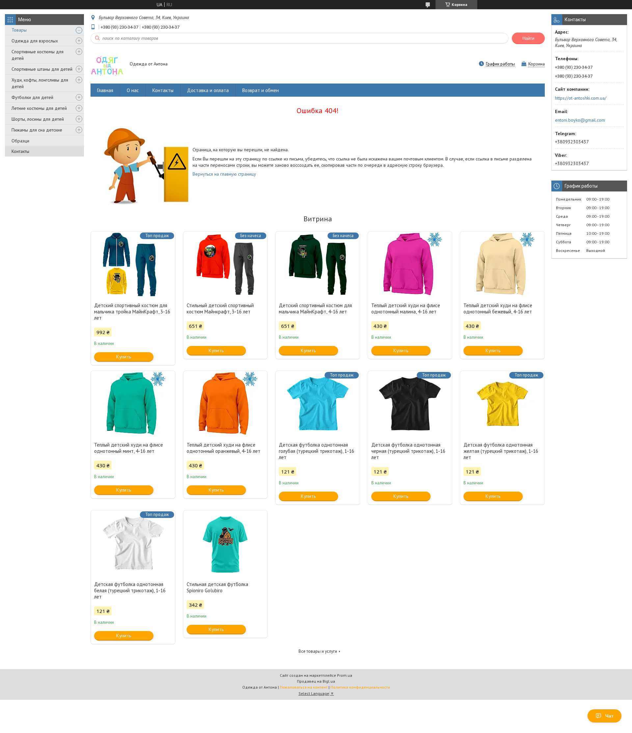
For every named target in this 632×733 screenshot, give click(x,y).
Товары (19, 30)
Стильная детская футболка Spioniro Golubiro (217, 587)
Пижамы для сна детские (37, 130)
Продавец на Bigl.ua (316, 681)
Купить (123, 357)
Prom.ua (344, 675)
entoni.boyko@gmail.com (580, 120)
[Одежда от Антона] (107, 64)
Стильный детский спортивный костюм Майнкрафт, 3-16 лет (220, 308)
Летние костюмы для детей (39, 108)
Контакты (20, 151)
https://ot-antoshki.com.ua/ (580, 98)
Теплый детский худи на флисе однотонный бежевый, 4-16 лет (497, 308)
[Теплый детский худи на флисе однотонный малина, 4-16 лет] (410, 264)
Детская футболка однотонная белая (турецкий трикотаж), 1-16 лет (130, 590)
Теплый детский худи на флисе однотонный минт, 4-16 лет (128, 448)
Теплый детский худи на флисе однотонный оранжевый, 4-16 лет (223, 448)
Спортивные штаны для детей (42, 69)
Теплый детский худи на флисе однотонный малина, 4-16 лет (405, 308)
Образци (20, 141)
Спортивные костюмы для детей (38, 55)
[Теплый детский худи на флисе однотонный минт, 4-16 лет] (133, 404)
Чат (609, 716)
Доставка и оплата (208, 90)
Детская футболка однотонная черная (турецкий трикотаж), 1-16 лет (408, 451)
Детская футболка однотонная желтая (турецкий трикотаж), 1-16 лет (500, 451)
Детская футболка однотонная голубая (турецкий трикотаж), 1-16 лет (316, 451)
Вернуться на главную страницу (224, 174)
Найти (528, 38)
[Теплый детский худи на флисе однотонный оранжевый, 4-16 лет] (225, 404)
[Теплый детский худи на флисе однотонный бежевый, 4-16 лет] (502, 264)
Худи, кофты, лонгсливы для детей (40, 83)
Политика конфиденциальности (360, 687)
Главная (105, 90)
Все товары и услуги (318, 651)
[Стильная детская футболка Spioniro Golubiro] (225, 543)
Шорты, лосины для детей (38, 119)
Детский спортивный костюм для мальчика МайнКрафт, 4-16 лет (315, 308)
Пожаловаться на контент (304, 687)
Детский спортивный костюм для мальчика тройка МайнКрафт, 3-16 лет (132, 311)
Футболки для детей (32, 97)
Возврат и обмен (260, 90)
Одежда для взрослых (35, 41)
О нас (133, 90)
